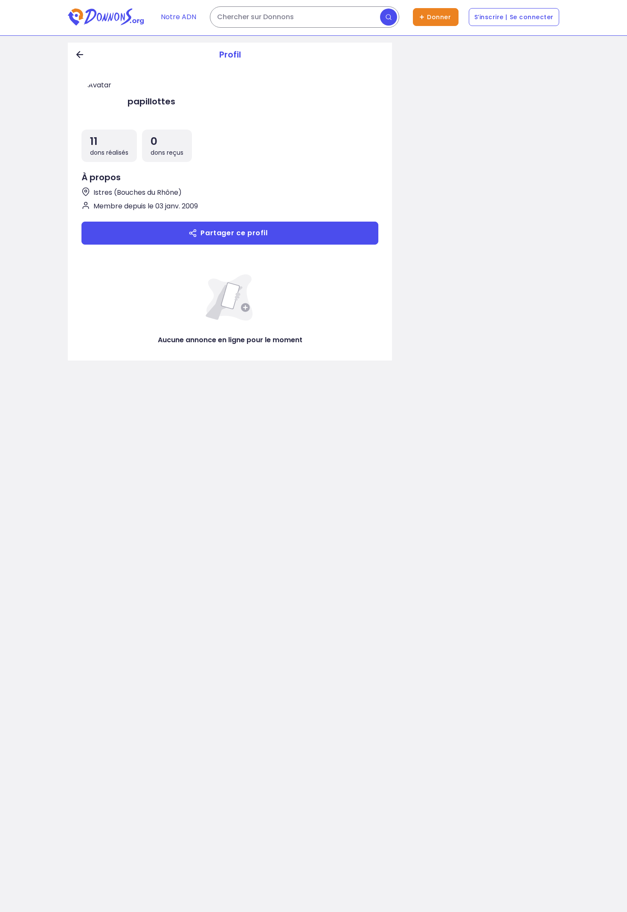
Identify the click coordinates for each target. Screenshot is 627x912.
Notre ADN (178, 17)
